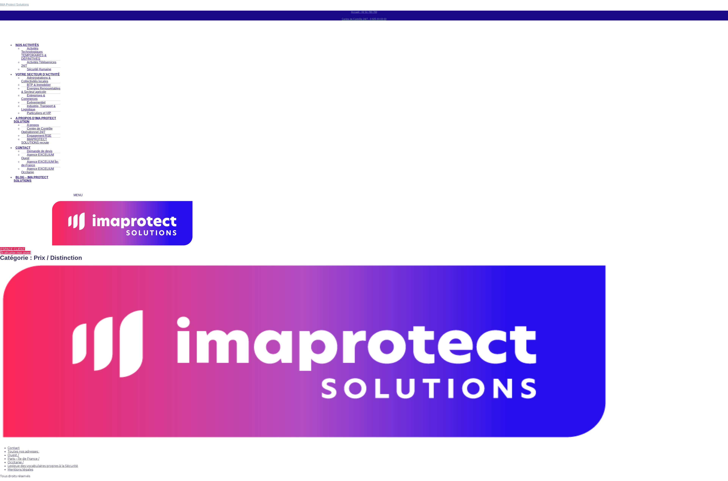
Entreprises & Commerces (33, 97)
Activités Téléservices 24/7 (38, 64)
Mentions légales (20, 469)
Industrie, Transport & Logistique (38, 107)
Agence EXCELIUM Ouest (37, 156)
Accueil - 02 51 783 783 (364, 12)
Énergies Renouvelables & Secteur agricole (40, 90)
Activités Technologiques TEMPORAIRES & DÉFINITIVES (33, 53)
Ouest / (13, 455)
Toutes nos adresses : (23, 451)
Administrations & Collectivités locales (36, 79)
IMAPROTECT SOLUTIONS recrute (35, 141)
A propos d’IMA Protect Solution (35, 120)
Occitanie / (16, 462)
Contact (14, 448)
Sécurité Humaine (39, 69)
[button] (37, 120)
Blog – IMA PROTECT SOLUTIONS (31, 179)
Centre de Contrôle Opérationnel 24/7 (37, 130)
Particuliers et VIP (39, 113)
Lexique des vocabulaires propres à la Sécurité (43, 466)
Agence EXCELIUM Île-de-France (40, 163)
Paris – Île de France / (23, 459)
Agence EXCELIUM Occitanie (37, 170)
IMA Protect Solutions (14, 4)
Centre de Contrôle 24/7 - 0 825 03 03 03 (364, 19)
